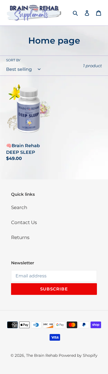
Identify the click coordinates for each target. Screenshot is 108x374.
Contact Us (24, 222)
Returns (20, 237)
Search (19, 207)
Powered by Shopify (78, 355)
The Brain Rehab (42, 355)
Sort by (13, 60)
